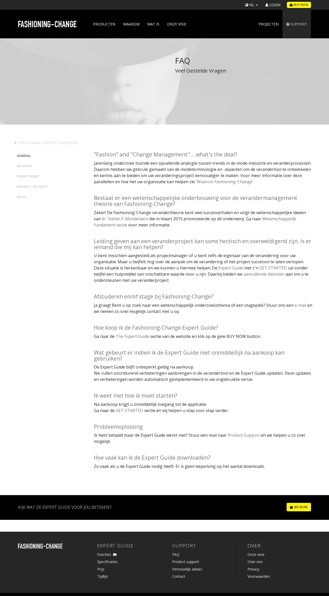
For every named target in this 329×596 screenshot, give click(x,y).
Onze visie (176, 24)
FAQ (175, 554)
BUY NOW (300, 5)
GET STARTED (273, 268)
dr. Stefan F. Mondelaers (125, 219)
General (24, 156)
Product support (185, 561)
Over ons (255, 561)
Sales (21, 197)
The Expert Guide (132, 336)
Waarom (131, 24)
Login (274, 4)
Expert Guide (28, 176)
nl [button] (251, 4)
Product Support (244, 435)
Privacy (253, 569)
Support (298, 24)
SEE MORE (300, 507)
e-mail (300, 305)
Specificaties (107, 561)
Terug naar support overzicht (48, 142)
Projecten (269, 24)
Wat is (153, 24)
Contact (178, 576)
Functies (104, 554)
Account (24, 166)
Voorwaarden (259, 576)
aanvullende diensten (264, 274)
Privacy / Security (32, 187)
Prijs (100, 569)
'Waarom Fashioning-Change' (224, 182)
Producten (104, 24)
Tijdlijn (102, 576)
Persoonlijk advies (187, 569)
